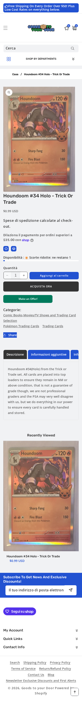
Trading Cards (52, 326)
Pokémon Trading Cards (21, 326)
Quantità (10, 268)
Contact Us (36, 675)
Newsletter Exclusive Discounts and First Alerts (41, 680)
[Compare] (13, 248)
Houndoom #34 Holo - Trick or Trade (33, 556)
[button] (8, 28)
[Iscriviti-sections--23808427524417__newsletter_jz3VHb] (71, 590)
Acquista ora (41, 286)
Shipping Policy (34, 662)
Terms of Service (23, 669)
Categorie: (12, 309)
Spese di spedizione (21, 220)
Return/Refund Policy (55, 669)
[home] (41, 704)
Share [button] (12, 335)
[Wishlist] (6, 248)
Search (15, 662)
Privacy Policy (60, 662)
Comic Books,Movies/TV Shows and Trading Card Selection (39, 318)
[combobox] (41, 48)
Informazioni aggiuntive (48, 354)
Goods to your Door (37, 688)
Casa (15, 74)
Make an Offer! (28, 300)
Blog (51, 675)
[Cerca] (72, 48)
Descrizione (15, 354)
